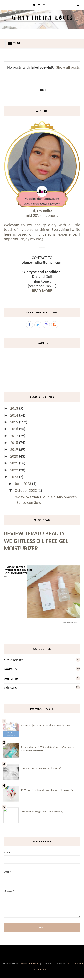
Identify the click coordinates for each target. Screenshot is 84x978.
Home (42, 89)
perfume (11, 679)
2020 (14, 457)
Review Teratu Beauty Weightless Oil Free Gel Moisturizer (36, 541)
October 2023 (26, 491)
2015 (14, 422)
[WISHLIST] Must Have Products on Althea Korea (47, 725)
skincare (10, 688)
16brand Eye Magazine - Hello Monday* (42, 811)
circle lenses (13, 660)
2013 (14, 409)
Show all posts (68, 68)
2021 (14, 463)
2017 (14, 436)
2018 (14, 443)
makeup (10, 669)
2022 (14, 470)
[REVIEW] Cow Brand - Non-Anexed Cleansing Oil (47, 790)
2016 (14, 429)
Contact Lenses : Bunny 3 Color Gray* (41, 768)
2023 (14, 477)
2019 (14, 450)
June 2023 (23, 484)
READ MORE (42, 291)
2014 (14, 415)
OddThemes (30, 964)
